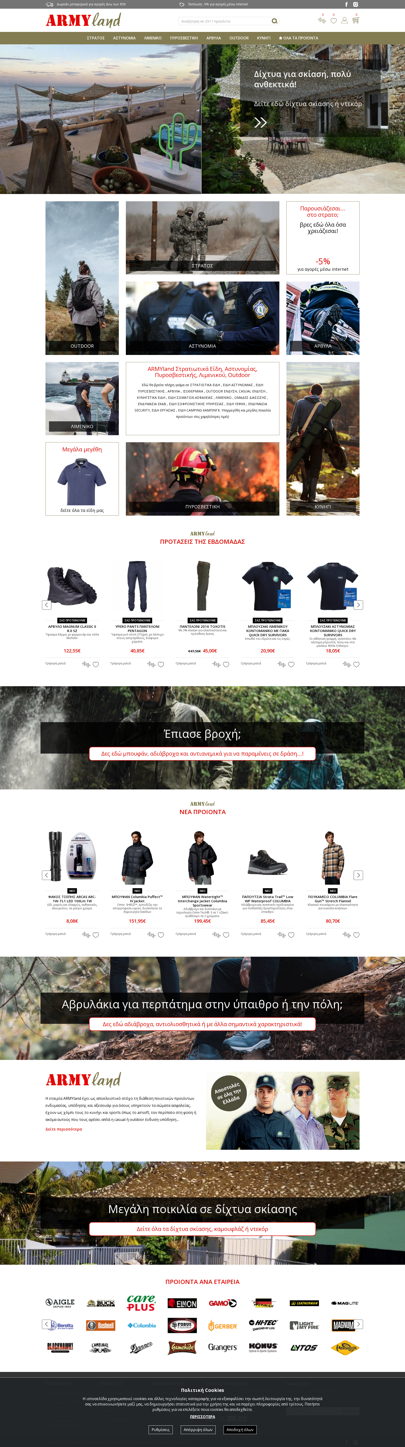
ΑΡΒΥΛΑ (213, 38)
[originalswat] (345, 1303)
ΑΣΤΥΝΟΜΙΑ (124, 38)
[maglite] (263, 1303)
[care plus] (60, 1303)
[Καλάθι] (356, 19)
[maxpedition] (263, 1348)
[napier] (304, 1325)
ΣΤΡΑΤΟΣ (96, 38)
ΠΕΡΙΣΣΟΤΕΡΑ (202, 1416)
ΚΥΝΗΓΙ (263, 38)
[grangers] (141, 1348)
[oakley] (304, 1348)
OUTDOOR (239, 38)
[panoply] (345, 1348)
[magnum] (263, 1325)
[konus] (182, 1348)
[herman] (182, 1303)
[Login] (344, 19)
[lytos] (222, 1348)
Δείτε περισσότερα (63, 1129)
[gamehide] (100, 1348)
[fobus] (100, 1325)
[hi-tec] (182, 1325)
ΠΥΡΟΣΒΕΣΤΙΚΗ (184, 38)
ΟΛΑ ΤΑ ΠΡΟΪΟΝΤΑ (300, 38)
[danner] (60, 1348)
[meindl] (304, 1303)
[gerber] (141, 1325)
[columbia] (60, 1325)
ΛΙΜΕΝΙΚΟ (153, 38)
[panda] (345, 1325)
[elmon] (100, 1303)
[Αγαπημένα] (333, 19)
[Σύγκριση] (322, 19)
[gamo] (141, 1303)
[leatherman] (222, 1303)
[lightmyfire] (222, 1325)
